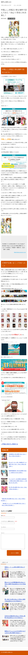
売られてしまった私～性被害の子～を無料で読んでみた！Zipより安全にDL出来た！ (18, 464)
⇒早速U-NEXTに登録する (9, 444)
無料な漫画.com (6, 2)
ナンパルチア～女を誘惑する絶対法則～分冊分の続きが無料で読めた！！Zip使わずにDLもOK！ (18, 480)
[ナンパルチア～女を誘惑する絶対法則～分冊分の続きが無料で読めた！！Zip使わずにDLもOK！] (4, 483)
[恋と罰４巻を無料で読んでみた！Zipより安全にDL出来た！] (4, 491)
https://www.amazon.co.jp (20, 252)
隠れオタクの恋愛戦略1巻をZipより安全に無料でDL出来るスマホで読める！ (15, 584)
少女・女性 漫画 (11, 18)
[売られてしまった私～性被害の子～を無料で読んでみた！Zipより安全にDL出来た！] (4, 467)
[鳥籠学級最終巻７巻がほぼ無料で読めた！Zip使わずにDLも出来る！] (4, 475)
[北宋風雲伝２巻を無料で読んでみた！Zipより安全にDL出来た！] (4, 458)
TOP (7, 5)
